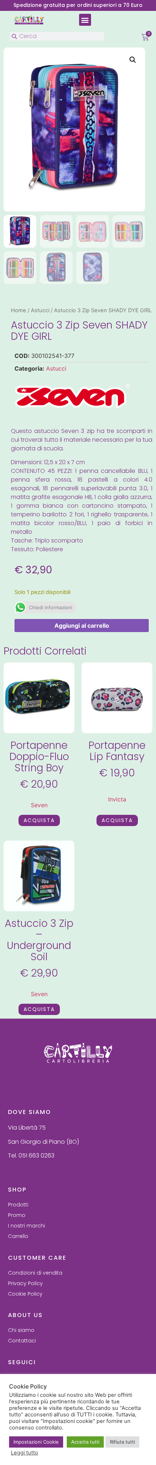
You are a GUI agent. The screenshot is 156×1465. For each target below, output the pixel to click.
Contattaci (22, 1340)
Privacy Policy (25, 1283)
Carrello (18, 1236)
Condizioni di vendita (35, 1272)
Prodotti (18, 1204)
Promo (16, 1215)
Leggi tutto (24, 1452)
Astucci (40, 310)
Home (18, 310)
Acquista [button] (39, 820)
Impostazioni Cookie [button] (36, 1442)
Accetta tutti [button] (85, 1442)
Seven (39, 805)
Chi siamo (21, 1330)
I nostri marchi (26, 1225)
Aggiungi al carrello (81, 625)
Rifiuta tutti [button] (122, 1442)
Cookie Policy (25, 1293)
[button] (85, 20)
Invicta (117, 799)
